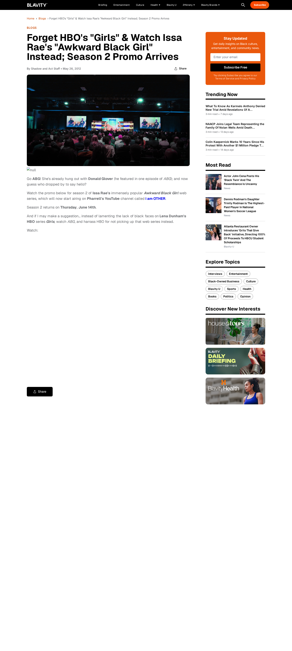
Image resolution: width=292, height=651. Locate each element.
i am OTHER (155, 198)
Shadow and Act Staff (45, 68)
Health (247, 289)
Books (212, 296)
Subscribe (260, 5)
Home (30, 18)
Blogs (42, 18)
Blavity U (214, 289)
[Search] (243, 5)
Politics (228, 296)
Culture (251, 281)
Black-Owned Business (223, 281)
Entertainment (238, 274)
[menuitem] (155, 5)
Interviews (215, 274)
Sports (231, 289)
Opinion (245, 296)
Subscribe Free (235, 67)
